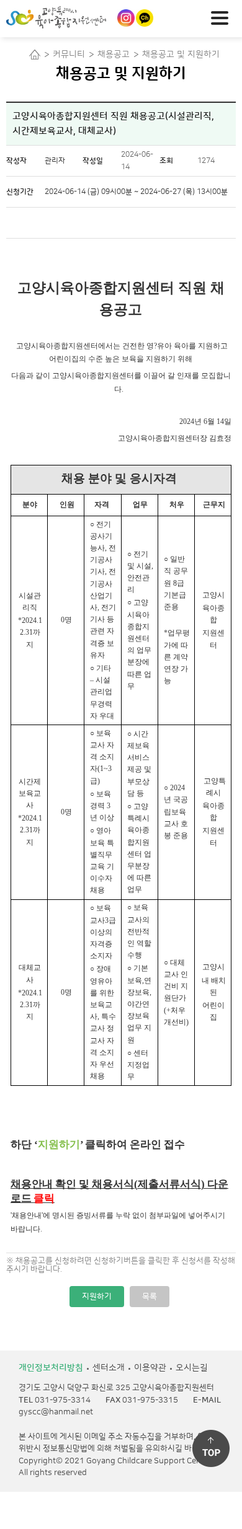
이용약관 (150, 1368)
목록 (149, 1296)
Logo (77, 17)
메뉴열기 (223, 16)
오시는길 (192, 1368)
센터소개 (108, 1368)
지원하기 (97, 1296)
